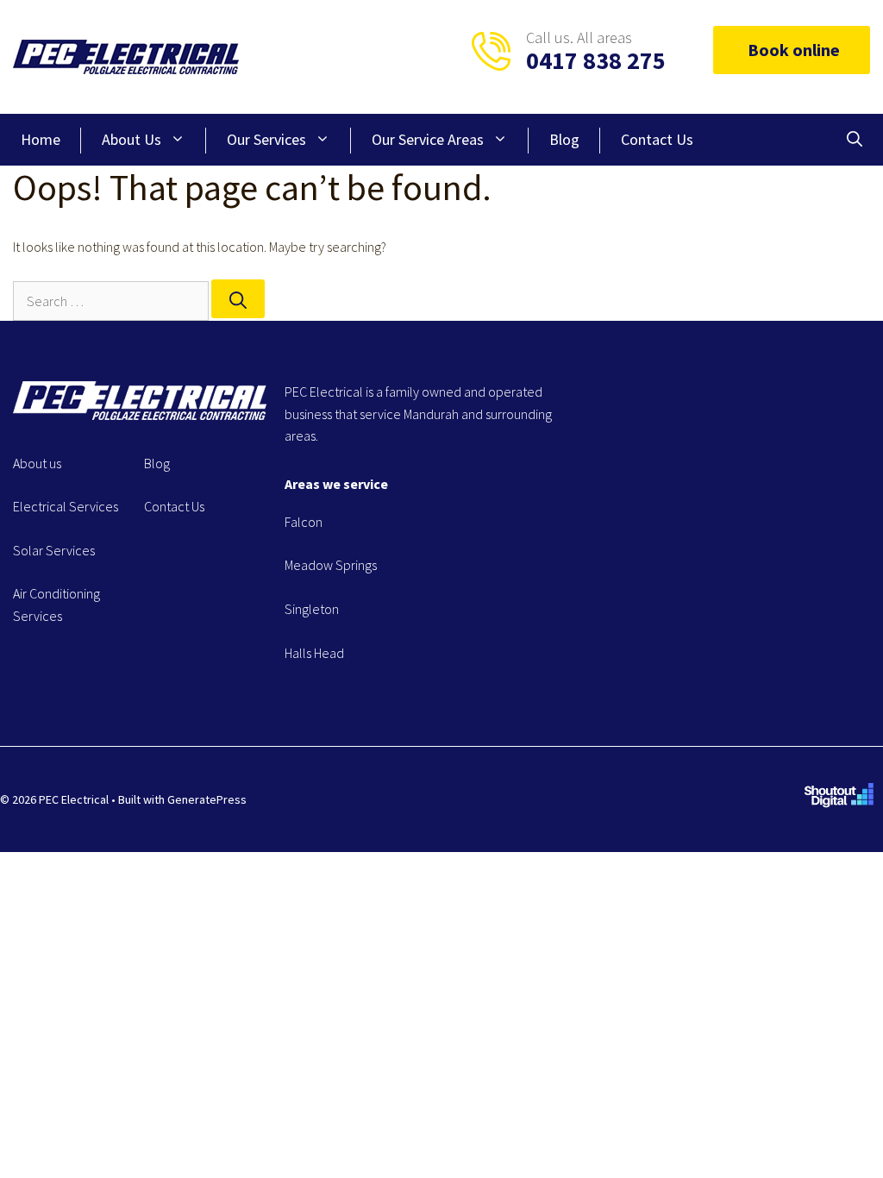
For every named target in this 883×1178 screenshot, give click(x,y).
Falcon (304, 521)
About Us (131, 139)
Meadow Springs (331, 564)
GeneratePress (207, 799)
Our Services (266, 139)
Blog (564, 139)
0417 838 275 (596, 60)
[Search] (238, 298)
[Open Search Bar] (854, 140)
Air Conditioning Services (56, 604)
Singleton (312, 608)
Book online (794, 49)
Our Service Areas (428, 139)
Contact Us (657, 139)
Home (40, 139)
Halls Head (314, 652)
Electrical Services (65, 506)
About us (37, 463)
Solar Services (54, 550)
